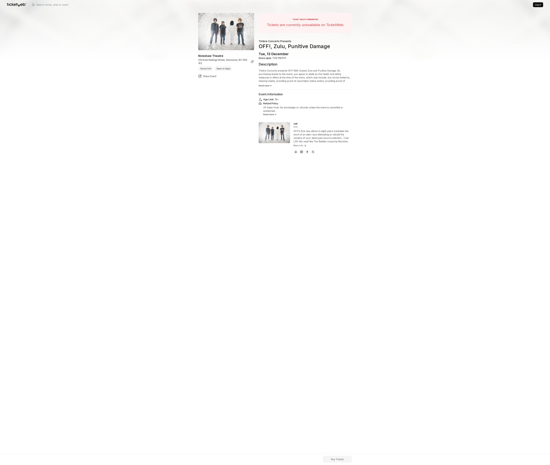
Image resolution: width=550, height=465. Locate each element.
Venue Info (205, 68)
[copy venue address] (252, 61)
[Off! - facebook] (307, 152)
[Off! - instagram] (301, 152)
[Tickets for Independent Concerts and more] (16, 4)
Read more (264, 85)
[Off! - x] (313, 152)
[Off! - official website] (295, 152)
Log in (538, 4)
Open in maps (223, 68)
